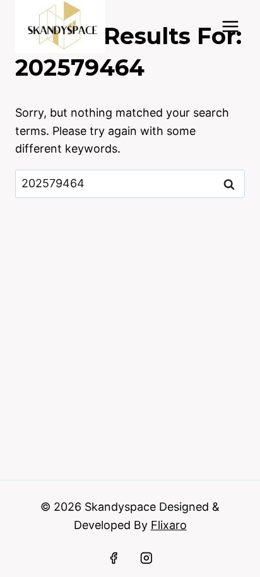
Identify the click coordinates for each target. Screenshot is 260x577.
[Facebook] (113, 558)
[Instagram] (146, 558)
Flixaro (169, 525)
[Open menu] (230, 26)
